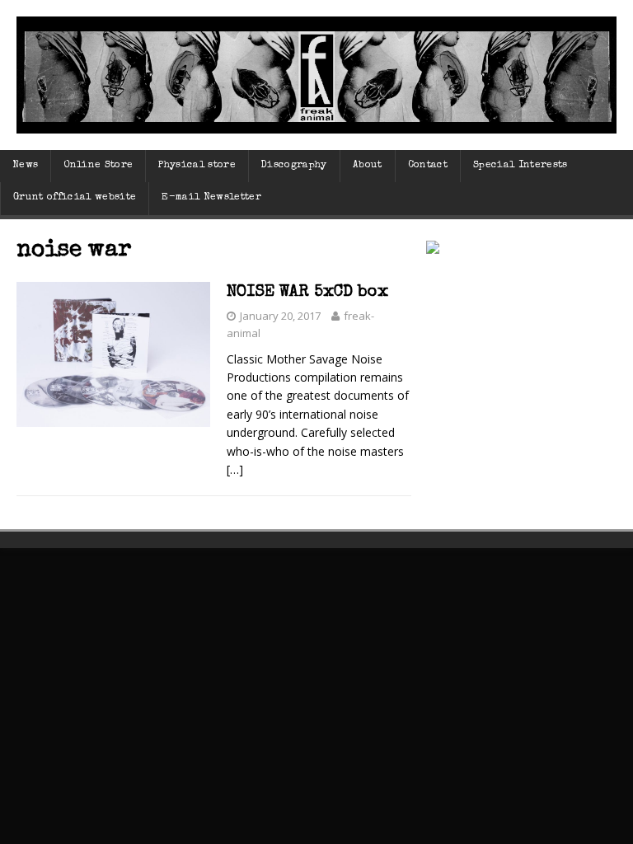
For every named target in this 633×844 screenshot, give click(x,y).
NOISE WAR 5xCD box (307, 292)
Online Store (98, 166)
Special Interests (520, 166)
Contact (428, 166)
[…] (235, 469)
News (25, 166)
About (367, 166)
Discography (294, 166)
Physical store (197, 166)
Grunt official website (74, 198)
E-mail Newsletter (211, 198)
